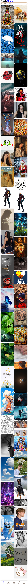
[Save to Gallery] (12, 9)
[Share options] (12, 7)
